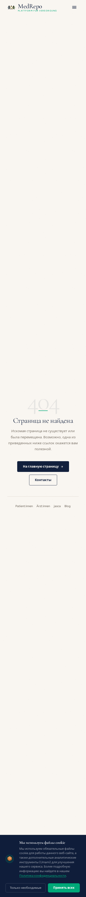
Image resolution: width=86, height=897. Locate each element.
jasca (57, 506)
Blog (67, 506)
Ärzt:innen (43, 506)
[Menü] (74, 7)
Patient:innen (24, 506)
